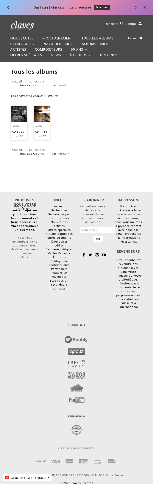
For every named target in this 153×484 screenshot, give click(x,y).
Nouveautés (22, 38)
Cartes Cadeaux (59, 253)
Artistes (18, 49)
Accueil (17, 81)
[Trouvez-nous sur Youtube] (76, 399)
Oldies (59, 245)
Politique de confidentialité (59, 263)
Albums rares (95, 44)
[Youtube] (104, 255)
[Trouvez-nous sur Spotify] (76, 338)
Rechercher (59, 210)
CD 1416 (41, 131)
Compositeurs (48, 49)
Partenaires (59, 269)
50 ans (77, 49)
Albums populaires (59, 233)
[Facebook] (84, 255)
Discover (102, 7)
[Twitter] (90, 255)
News (56, 55)
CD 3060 (18, 131)
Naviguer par (56, 44)
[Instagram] (97, 255)
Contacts (59, 288)
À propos (79, 55)
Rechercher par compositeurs (59, 216)
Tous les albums (98, 38)
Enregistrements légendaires (59, 239)
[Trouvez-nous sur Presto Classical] (76, 362)
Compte (131, 24)
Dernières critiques (59, 249)
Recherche (111, 24)
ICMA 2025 (109, 55)
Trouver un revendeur (59, 274)
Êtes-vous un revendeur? (59, 282)
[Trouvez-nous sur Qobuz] (76, 350)
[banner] (22, 25)
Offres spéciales (26, 55)
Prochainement (57, 38)
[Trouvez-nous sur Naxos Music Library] (76, 375)
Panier (133, 38)
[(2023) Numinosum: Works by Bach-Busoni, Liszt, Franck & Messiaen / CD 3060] (19, 114)
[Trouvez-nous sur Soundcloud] (76, 387)
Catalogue (21, 44)
